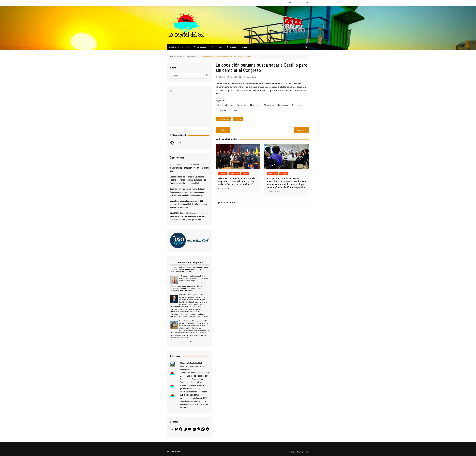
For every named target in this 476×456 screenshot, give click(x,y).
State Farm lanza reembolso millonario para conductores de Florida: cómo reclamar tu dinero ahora (189, 167)
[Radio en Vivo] (293, 25)
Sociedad (283, 174)
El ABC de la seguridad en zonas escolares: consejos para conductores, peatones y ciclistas (189, 315)
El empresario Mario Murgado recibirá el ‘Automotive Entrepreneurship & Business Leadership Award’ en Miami (186, 288)
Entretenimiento (200, 47)
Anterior (224, 130)
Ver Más (189, 342)
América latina (251, 77)
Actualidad (173, 47)
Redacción (221, 77)
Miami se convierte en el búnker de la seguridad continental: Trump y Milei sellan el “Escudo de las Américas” (236, 181)
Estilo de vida (217, 47)
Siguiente (300, 130)
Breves (238, 119)
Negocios (185, 47)
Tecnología (231, 47)
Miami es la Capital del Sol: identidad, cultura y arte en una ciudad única (192, 366)
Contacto (290, 452)
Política (245, 174)
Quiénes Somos (303, 452)
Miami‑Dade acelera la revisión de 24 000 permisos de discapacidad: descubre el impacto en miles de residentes (189, 204)
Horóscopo (243, 47)
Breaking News (224, 119)
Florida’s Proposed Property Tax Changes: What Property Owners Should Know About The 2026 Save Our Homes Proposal (189, 269)
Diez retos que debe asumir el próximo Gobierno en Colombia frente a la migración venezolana (193, 388)
